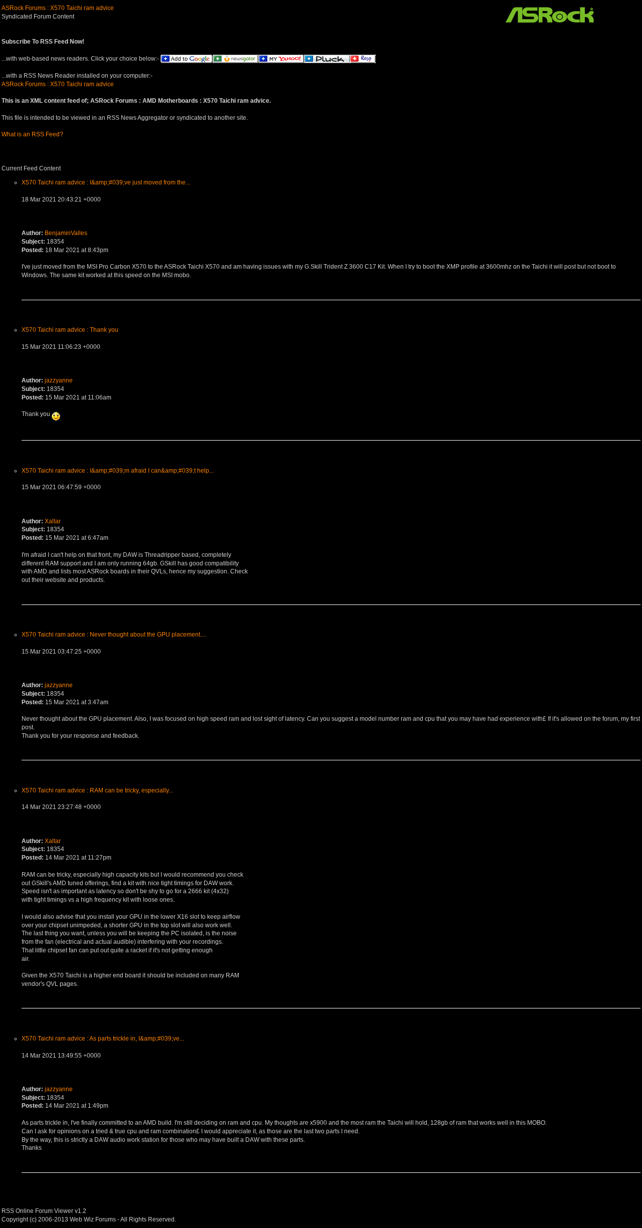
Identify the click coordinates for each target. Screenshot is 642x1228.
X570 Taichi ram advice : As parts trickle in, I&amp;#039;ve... (103, 1038)
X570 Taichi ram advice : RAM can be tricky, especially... (97, 790)
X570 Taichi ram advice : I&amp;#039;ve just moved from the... (106, 182)
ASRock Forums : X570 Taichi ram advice (58, 8)
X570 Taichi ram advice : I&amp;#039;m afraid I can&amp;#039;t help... (118, 470)
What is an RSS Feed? (32, 134)
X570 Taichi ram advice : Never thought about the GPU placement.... (114, 634)
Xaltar (53, 521)
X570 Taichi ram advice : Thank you (70, 329)
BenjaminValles (66, 233)
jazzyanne (59, 380)
